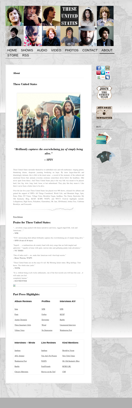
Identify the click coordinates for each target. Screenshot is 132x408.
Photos (72, 50)
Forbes (44, 314)
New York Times (68, 355)
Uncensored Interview (68, 325)
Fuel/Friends (45, 366)
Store (12, 55)
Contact (90, 50)
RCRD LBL (66, 366)
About (107, 50)
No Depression (47, 330)
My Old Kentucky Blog (71, 361)
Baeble (62, 319)
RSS (25, 55)
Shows (27, 50)
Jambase (17, 350)
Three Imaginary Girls (23, 325)
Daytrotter (45, 319)
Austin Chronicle (21, 319)
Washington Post (66, 330)
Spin (16, 309)
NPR (43, 309)
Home (12, 50)
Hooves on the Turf (48, 371)
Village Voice (19, 330)
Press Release (18, 217)
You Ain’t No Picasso (49, 355)
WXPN (44, 361)
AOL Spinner (19, 355)
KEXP (62, 314)
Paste (16, 314)
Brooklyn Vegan (68, 350)
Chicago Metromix (21, 371)
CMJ (64, 371)
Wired (44, 325)
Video (56, 50)
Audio (42, 50)
